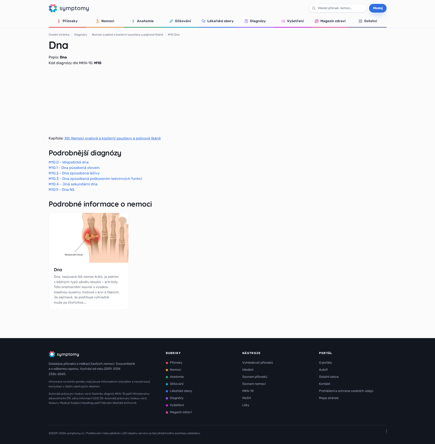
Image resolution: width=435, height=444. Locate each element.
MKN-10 (248, 391)
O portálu (325, 363)
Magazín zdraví (332, 21)
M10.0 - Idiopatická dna (69, 162)
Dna (58, 269)
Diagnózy (258, 21)
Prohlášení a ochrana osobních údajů (346, 391)
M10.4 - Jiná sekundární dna (73, 184)
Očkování (183, 21)
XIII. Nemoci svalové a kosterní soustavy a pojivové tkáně (112, 138)
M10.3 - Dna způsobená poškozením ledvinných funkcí (95, 178)
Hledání (247, 370)
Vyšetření (295, 21)
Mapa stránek (329, 398)
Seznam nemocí (254, 384)
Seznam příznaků (254, 377)
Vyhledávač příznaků (257, 363)
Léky (245, 405)
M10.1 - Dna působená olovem (74, 168)
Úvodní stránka (59, 34)
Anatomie (145, 21)
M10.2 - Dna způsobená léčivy (74, 173)
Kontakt (324, 384)
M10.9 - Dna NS (61, 189)
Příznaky (70, 21)
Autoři (323, 370)
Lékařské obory (220, 21)
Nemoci (107, 21)
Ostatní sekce (329, 377)
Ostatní (370, 21)
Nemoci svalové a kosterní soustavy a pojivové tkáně (127, 34)
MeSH (246, 398)
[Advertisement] (218, 101)
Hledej (378, 8)
